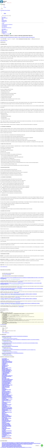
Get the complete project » (3, 40)
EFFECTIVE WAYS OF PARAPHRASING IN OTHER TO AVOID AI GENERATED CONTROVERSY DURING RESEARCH (21, 443)
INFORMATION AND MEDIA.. (7, 396)
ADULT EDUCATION (5, 359)
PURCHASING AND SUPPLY (6, 420)
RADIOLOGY (4, 422)
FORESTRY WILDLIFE (6, 387)
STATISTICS (4, 429)
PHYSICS (3, 413)
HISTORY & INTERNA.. (6, 393)
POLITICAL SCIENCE (5, 415)
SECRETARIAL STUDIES (6, 424)
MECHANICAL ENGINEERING (7, 408)
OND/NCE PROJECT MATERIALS (7, 24)
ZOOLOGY (4, 436)
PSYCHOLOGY (4, 417)
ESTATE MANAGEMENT (6, 382)
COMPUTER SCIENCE (5, 373)
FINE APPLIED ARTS (5, 384)
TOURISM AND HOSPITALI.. (6, 432)
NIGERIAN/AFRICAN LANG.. (7, 410)
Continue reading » (20, 281)
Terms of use (26, 447)
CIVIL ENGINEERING (5, 372)
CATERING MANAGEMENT (6, 371)
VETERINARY (4, 434)
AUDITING (4, 364)
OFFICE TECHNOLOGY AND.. (7, 412)
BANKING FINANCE (5, 365)
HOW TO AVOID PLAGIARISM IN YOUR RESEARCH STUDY (12, 446)
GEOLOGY (4, 390)
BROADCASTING (5, 368)
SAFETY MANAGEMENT (6, 423)
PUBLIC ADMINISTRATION (6, 418)
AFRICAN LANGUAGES (6, 360)
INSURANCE (4, 398)
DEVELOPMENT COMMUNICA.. (7, 375)
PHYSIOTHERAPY (5, 414)
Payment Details (4, 20)
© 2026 (12, 447)
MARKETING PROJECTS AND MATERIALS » (8, 348)
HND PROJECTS (4, 25)
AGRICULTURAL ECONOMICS (7, 361)
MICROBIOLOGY (5, 409)
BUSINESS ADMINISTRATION (7, 370)
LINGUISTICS (4, 402)
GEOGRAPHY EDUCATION (6, 389)
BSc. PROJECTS (4, 26)
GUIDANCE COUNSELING (6, 391)
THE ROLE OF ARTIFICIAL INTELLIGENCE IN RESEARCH (12, 445)
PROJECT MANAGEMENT (6, 416)
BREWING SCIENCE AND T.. (6, 367)
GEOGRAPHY (4, 388)
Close (5, 13)
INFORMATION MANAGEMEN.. (7, 397)
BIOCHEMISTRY (5, 366)
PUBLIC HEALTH (5, 419)
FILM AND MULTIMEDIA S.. (6, 383)
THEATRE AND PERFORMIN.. (7, 430)
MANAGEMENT (4, 403)
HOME (3, 23)
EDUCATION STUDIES (5, 378)
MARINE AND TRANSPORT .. (7, 404)
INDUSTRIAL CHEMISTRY (6, 395)
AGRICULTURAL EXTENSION (7, 362)
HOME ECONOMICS (5, 394)
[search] (10, 15)
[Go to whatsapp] (42, 445)
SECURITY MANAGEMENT (6, 425)
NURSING (3, 411)
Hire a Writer (4, 17)
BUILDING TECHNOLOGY (6, 369)
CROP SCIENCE (4, 374)
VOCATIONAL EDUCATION (6, 435)
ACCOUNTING (4, 358)
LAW (3, 401)
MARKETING (4, 405)
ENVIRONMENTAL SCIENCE (7, 381)
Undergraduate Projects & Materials (5, 10)
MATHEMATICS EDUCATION (7, 407)
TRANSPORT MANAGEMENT (7, 433)
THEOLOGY (4, 431)
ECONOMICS (4, 377)
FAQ (2, 19)
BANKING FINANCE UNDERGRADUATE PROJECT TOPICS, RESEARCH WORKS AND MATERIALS (17, 37)
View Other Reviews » (3, 324)
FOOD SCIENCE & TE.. (6, 386)
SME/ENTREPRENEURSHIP (6, 426)
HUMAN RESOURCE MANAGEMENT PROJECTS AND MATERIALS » (10, 338)
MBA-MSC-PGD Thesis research (6, 27)
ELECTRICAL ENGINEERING (7, 380)
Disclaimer (30, 447)
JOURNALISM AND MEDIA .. (6, 400)
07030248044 (3, 4)
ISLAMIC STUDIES (5, 399)
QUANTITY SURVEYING (6, 421)
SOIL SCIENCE (4, 427)
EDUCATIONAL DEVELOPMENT (7, 379)
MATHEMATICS (4, 406)
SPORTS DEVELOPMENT (6, 428)
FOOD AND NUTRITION (6, 385)
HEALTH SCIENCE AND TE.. (6, 392)
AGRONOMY (4, 363)
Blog (2, 18)
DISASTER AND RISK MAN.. (6, 376)
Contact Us (5, 7)
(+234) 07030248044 (7, 274)
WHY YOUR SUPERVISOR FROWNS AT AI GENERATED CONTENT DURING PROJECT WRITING (18, 442)
